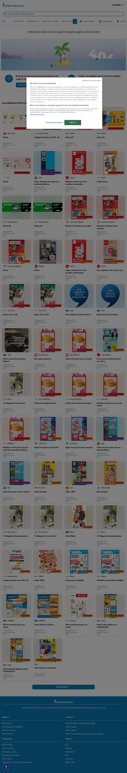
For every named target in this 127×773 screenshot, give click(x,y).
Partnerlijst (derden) (37, 114)
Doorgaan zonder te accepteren (91, 80)
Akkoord (73, 122)
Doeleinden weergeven (54, 122)
